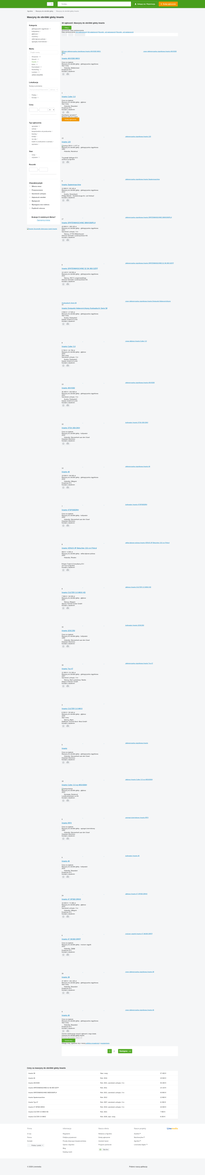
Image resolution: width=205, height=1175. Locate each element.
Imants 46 (66, 472)
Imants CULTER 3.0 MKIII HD (74, 592)
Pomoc (29, 1137)
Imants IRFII (67, 823)
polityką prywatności (92, 1043)
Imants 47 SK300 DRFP (71, 939)
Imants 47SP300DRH (70, 510)
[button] (64, 74)
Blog (64, 1148)
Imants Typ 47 (67, 669)
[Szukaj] (59, 4)
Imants (64, 748)
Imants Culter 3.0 (68, 97)
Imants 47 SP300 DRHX (71, 899)
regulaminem (105, 1043)
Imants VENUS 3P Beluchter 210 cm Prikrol (79, 548)
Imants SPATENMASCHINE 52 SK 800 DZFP (80, 268)
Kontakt (29, 1141)
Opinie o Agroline (68, 1144)
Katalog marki (67, 1152)
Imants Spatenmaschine (71, 185)
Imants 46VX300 (68, 388)
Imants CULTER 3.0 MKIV (72, 709)
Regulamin (66, 1134)
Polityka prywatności (69, 1137)
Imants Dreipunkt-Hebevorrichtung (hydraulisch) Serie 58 (84, 308)
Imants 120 (66, 142)
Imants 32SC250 (68, 631)
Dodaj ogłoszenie (70, 119)
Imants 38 (66, 977)
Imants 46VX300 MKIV (71, 58)
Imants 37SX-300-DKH (71, 428)
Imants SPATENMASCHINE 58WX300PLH (79, 223)
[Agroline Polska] (35, 4)
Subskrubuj (68, 1040)
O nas (29, 1134)
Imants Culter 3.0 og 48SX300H (74, 785)
